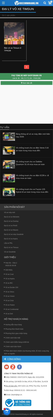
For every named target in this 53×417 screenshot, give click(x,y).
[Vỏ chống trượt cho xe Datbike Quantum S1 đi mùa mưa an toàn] (9, 164)
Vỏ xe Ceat (9, 274)
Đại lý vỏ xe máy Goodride (14, 234)
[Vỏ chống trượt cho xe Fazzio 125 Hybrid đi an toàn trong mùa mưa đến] (9, 192)
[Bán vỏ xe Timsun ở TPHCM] (14, 33)
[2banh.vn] (6, 367)
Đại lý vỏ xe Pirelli (10, 226)
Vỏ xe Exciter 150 (11, 287)
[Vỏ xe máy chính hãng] (19, 367)
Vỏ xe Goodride (10, 252)
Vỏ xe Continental (11, 309)
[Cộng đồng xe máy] (12, 367)
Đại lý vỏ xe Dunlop (11, 221)
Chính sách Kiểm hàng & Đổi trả (17, 342)
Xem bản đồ (27, 83)
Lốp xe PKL (8, 243)
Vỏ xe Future (10, 305)
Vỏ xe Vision (10, 296)
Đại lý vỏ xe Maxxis (11, 230)
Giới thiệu (9, 270)
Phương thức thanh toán (14, 329)
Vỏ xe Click (9, 301)
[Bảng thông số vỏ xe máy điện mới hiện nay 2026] (9, 136)
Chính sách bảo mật (12, 338)
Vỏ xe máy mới (9, 212)
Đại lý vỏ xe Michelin (11, 217)
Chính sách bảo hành (13, 347)
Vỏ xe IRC (9, 283)
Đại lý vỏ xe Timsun (11, 247)
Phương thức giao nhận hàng (16, 333)
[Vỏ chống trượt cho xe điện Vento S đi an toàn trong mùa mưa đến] (9, 150)
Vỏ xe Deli (9, 314)
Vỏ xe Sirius (9, 292)
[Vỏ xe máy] (26, 3)
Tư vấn (4, 127)
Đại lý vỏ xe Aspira (11, 239)
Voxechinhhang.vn (22, 414)
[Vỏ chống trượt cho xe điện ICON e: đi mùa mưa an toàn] (9, 178)
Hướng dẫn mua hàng (13, 325)
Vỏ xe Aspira (10, 279)
